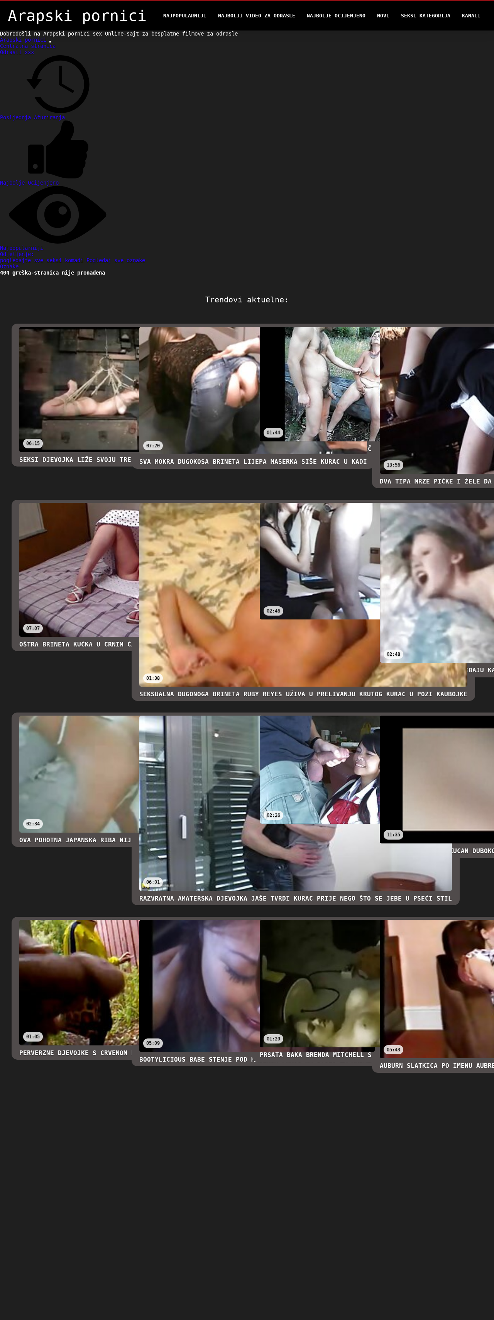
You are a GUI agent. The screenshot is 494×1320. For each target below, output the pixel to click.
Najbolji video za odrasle (256, 16)
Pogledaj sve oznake (115, 260)
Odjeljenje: (17, 254)
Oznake (9, 266)
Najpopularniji (184, 16)
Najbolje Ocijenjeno (336, 16)
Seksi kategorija (425, 16)
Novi (383, 16)
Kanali (471, 16)
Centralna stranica (28, 46)
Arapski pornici (24, 40)
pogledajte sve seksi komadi (43, 260)
